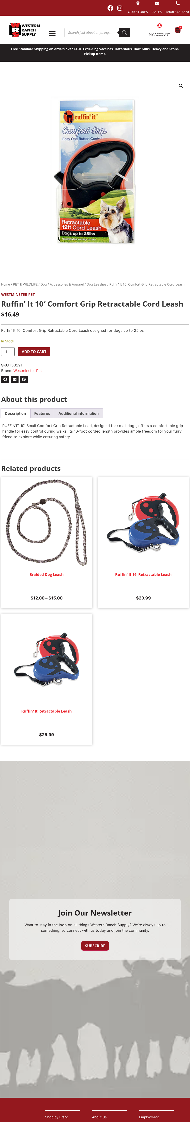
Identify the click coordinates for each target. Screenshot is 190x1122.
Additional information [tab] (78, 413)
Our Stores (138, 11)
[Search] (124, 32)
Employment (149, 1117)
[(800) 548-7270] (178, 3)
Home (5, 284)
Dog (44, 284)
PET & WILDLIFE (25, 284)
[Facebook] (110, 7)
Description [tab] (15, 413)
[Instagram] (119, 7)
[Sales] (157, 3)
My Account (159, 34)
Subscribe (95, 945)
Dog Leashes (96, 284)
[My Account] (159, 25)
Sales (157, 11)
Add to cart (34, 351)
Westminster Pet (18, 294)
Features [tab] (42, 413)
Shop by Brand (56, 1117)
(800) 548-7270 (177, 11)
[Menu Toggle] (52, 33)
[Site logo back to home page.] (24, 30)
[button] (181, 86)
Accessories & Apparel (67, 284)
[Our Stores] (138, 3)
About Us (99, 1117)
